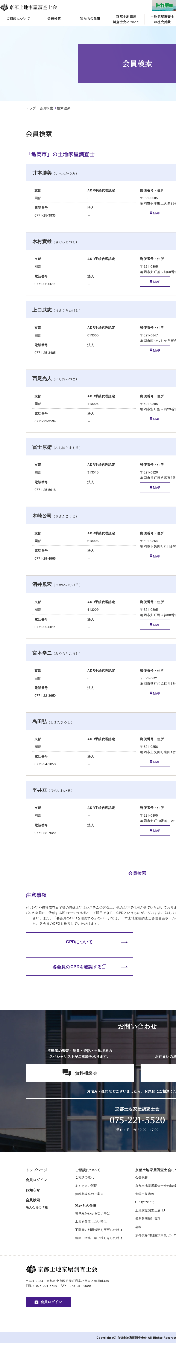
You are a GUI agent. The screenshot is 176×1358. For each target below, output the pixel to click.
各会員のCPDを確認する (77, 966)
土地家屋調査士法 (148, 1210)
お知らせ (33, 1189)
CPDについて (79, 941)
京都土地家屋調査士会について (126, 19)
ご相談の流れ (84, 1177)
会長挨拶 (141, 1177)
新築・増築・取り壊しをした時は (99, 1238)
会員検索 (54, 18)
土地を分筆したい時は (91, 1221)
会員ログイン (36, 1179)
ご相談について (18, 18)
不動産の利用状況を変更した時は (99, 1229)
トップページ (36, 1169)
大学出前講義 (144, 1193)
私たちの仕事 (90, 18)
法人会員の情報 (37, 1207)
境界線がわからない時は (92, 1213)
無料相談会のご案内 (89, 1193)
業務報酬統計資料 (148, 1218)
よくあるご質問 (86, 1185)
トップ (31, 108)
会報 (138, 1227)
